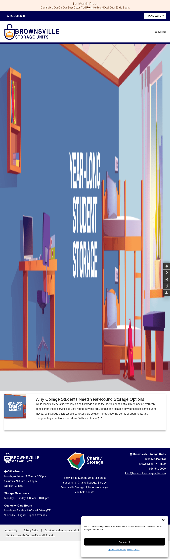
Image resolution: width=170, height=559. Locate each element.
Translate (153, 15)
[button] (163, 520)
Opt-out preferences (117, 550)
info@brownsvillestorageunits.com (145, 473)
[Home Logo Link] (79, 32)
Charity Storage (87, 482)
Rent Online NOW (97, 7)
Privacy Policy (133, 550)
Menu (161, 31)
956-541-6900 (157, 468)
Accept (125, 541)
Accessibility (11, 530)
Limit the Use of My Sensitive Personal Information (30, 535)
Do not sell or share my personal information (66, 530)
